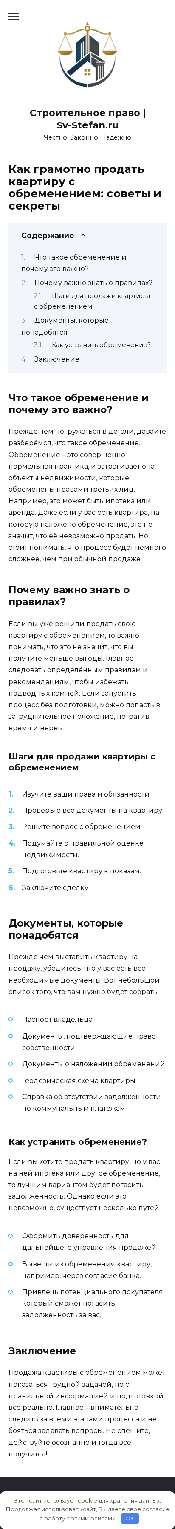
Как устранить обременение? (101, 345)
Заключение (56, 359)
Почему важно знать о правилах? (93, 283)
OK (129, 1518)
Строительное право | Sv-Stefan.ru (88, 119)
